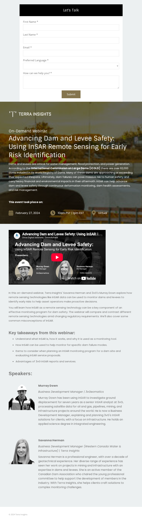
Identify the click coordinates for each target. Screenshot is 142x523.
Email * (27, 47)
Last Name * (30, 34)
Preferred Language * (35, 60)
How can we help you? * (37, 73)
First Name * (30, 21)
